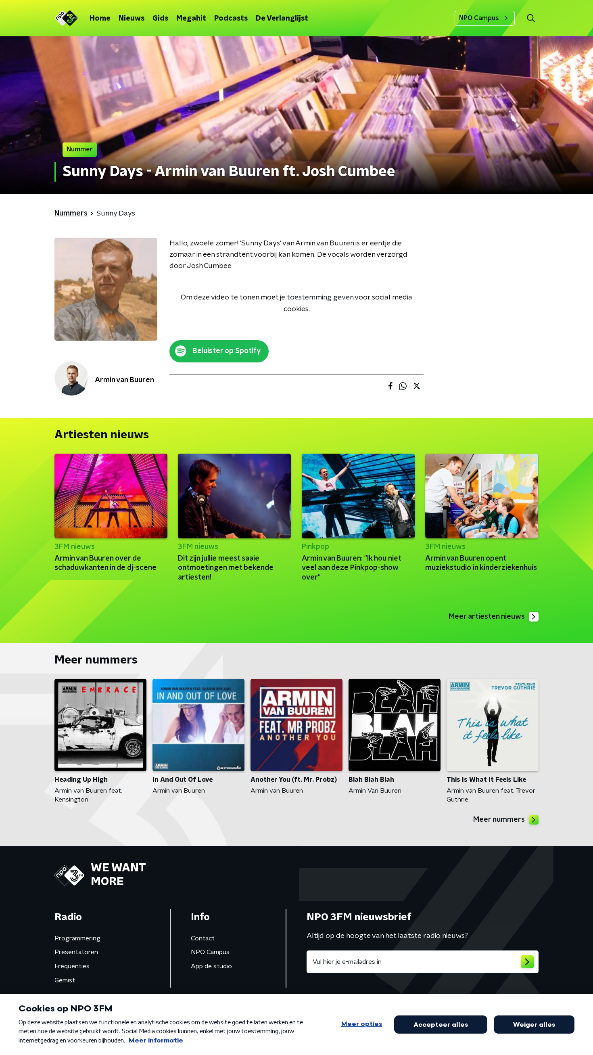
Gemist (64, 980)
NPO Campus (479, 18)
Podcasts (231, 18)
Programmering (77, 938)
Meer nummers (499, 819)
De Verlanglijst (282, 18)
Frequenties (72, 966)
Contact (203, 938)
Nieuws (131, 18)
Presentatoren (76, 952)
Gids (160, 18)
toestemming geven (320, 297)
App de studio (211, 966)
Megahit (191, 18)
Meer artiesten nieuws (487, 616)
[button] (531, 18)
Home (100, 18)
